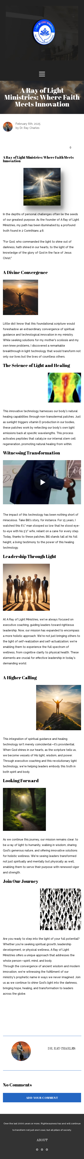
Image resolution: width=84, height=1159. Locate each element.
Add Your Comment (42, 1098)
